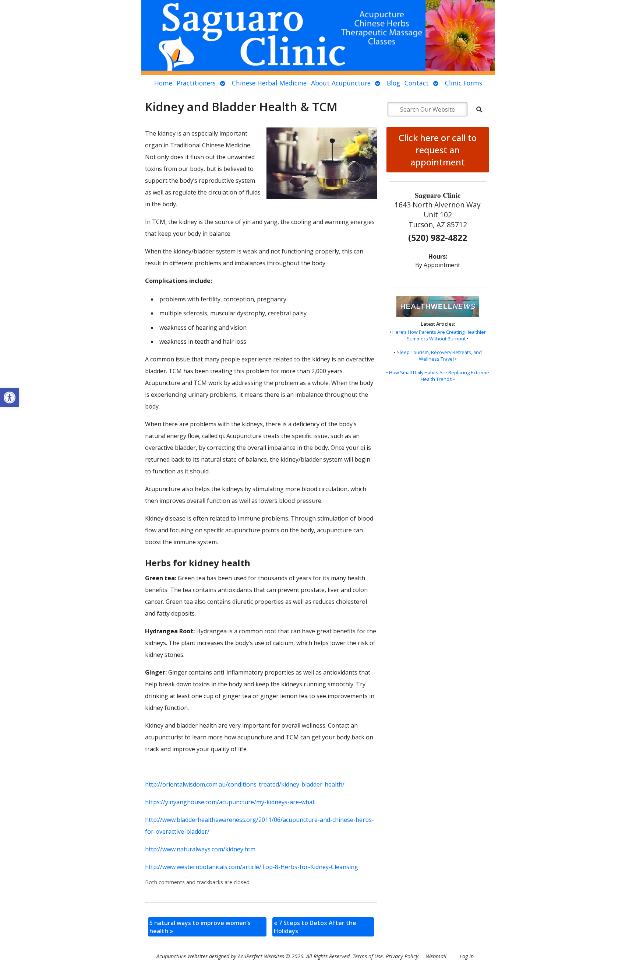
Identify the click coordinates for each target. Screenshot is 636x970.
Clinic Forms (463, 82)
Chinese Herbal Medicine (269, 82)
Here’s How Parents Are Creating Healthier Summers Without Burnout (439, 335)
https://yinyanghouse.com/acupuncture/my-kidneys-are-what (230, 802)
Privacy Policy (402, 956)
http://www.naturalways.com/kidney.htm (200, 849)
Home (163, 82)
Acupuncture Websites (182, 956)
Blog (393, 82)
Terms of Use (368, 956)
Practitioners (196, 82)
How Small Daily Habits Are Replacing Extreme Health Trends (439, 375)
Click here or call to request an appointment (438, 150)
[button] (9, 397)
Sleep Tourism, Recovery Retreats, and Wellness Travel (439, 355)
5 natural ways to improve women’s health (200, 927)
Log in (467, 956)
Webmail (436, 956)
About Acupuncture (341, 82)
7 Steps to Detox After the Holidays (315, 927)
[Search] (479, 109)
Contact (416, 82)
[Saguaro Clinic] (318, 37)
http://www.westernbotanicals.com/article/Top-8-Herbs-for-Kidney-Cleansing (251, 867)
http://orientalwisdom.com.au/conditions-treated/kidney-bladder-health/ (244, 784)
